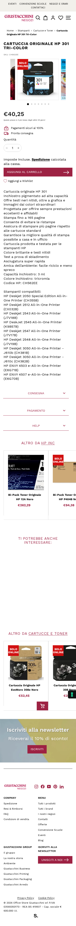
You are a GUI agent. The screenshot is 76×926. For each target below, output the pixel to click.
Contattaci (38, 7)
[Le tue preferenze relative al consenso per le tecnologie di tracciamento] (72, 694)
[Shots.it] (38, 916)
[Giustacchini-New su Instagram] (36, 786)
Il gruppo (9, 852)
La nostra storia (13, 858)
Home (10, 30)
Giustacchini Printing (16, 873)
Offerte (42, 824)
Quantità (10, 139)
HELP (36, 425)
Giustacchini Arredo (16, 884)
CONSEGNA (36, 393)
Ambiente (9, 863)
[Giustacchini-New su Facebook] (43, 786)
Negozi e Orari (58, 4)
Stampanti (24, 30)
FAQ (6, 814)
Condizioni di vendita (16, 819)
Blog (40, 840)
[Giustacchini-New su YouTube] (49, 786)
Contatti (43, 819)
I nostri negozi (46, 814)
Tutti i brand (45, 808)
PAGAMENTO (36, 410)
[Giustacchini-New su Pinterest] (55, 786)
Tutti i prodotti (47, 803)
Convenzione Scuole (50, 829)
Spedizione (41, 159)
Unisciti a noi (51, 860)
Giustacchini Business (17, 868)
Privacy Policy (25, 897)
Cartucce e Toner (43, 30)
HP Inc (48, 443)
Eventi (12, 4)
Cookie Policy (46, 897)
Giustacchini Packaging (18, 879)
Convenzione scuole (32, 4)
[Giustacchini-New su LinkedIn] (62, 786)
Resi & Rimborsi (13, 808)
